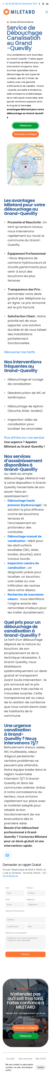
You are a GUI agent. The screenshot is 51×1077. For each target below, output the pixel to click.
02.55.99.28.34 (10, 876)
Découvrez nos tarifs (19, 352)
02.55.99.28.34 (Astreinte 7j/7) (21, 3)
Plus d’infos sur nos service (24, 437)
